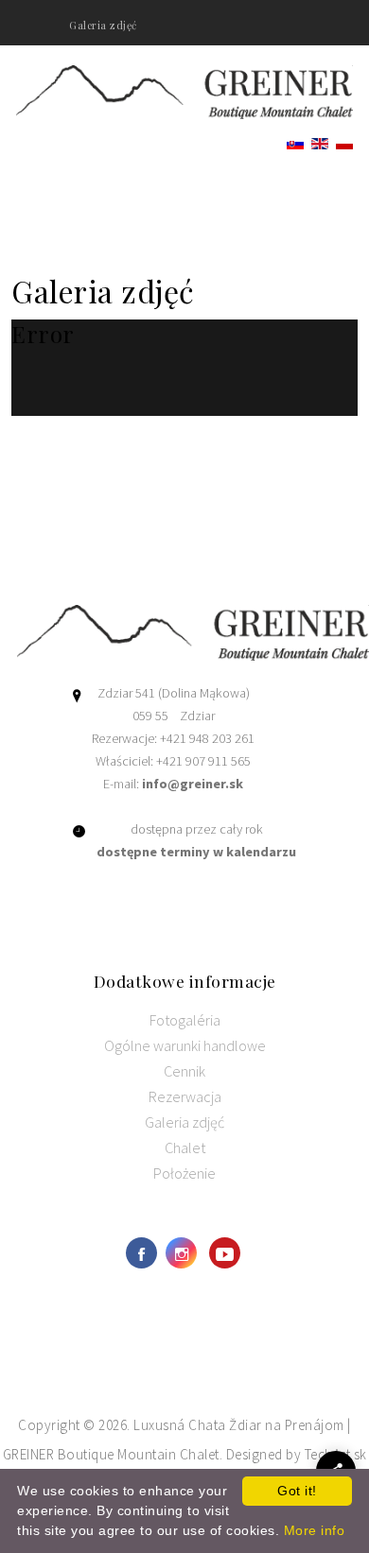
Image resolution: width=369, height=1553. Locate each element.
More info (314, 1530)
